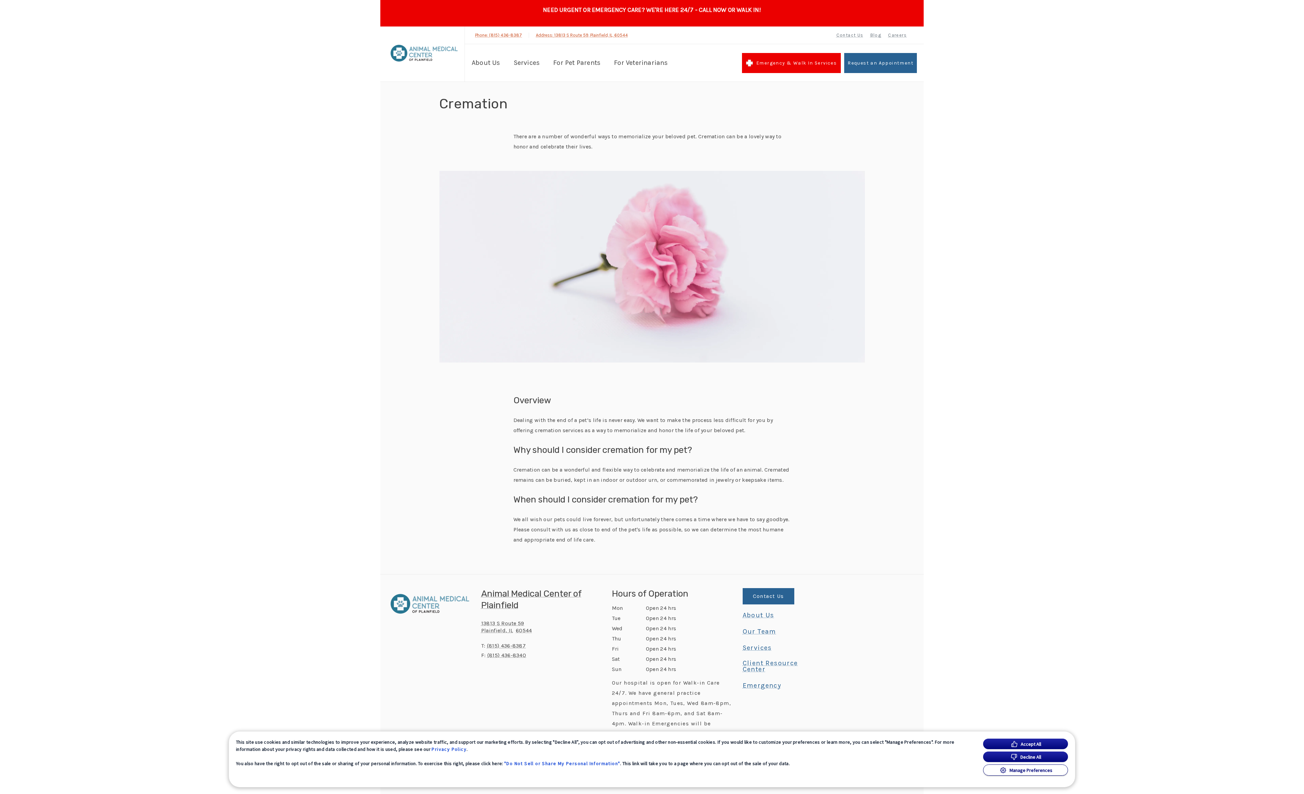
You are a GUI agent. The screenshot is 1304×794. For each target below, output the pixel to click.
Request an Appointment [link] (880, 63)
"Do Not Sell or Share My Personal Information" (562, 763)
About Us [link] (758, 615)
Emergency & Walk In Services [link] (796, 63)
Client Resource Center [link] (770, 666)
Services (527, 63)
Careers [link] (897, 35)
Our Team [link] (759, 632)
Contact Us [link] (850, 35)
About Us (486, 63)
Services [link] (757, 648)
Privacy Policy (449, 749)
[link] (424, 53)
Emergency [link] (762, 686)
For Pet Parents (576, 63)
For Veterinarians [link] (641, 63)
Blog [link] (876, 35)
